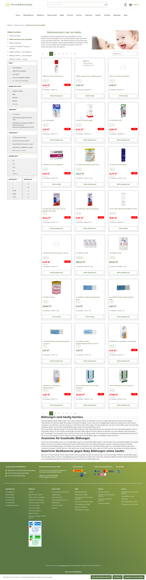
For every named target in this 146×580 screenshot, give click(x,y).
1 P (13, 161)
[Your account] (125, 5)
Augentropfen (17, 91)
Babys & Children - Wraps (18, 59)
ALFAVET (15, 74)
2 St (13, 167)
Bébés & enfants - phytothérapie (20, 55)
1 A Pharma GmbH (19, 137)
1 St (13, 164)
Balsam (15, 98)
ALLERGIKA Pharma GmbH (22, 144)
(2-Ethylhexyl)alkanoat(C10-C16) (22, 119)
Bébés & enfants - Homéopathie (20, 52)
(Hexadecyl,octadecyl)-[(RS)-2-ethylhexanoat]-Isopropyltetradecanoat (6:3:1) (23, 125)
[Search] (105, 4)
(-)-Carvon (16, 114)
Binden (15, 104)
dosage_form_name (15, 86)
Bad (13, 94)
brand (11, 63)
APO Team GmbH (19, 151)
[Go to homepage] (18, 4)
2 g (13, 171)
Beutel (14, 101)
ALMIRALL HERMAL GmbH (22, 147)
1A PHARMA (16, 68)
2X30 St (15, 174)
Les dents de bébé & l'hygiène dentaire (19, 47)
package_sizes (13, 156)
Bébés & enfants (14, 32)
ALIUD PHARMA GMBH (21, 78)
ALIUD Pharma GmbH (20, 141)
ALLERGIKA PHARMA (20, 81)
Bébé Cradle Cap (15, 43)
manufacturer (13, 132)
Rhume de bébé (14, 36)
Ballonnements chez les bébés (20, 39)
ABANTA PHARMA (19, 71)
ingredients (12, 109)
